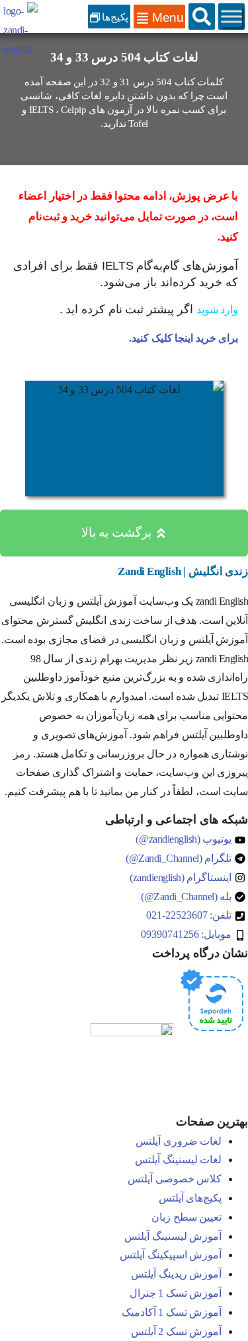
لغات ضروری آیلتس (179, 1141)
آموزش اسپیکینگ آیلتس (171, 1254)
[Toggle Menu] (231, 16)
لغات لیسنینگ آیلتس (178, 1159)
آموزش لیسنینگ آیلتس (173, 1236)
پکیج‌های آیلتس (190, 1198)
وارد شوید (217, 309)
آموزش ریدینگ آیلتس (176, 1274)
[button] (201, 16)
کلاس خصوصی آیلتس (175, 1178)
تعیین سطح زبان (186, 1217)
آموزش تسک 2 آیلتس (176, 1331)
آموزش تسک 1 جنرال (176, 1293)
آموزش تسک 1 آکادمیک (172, 1312)
